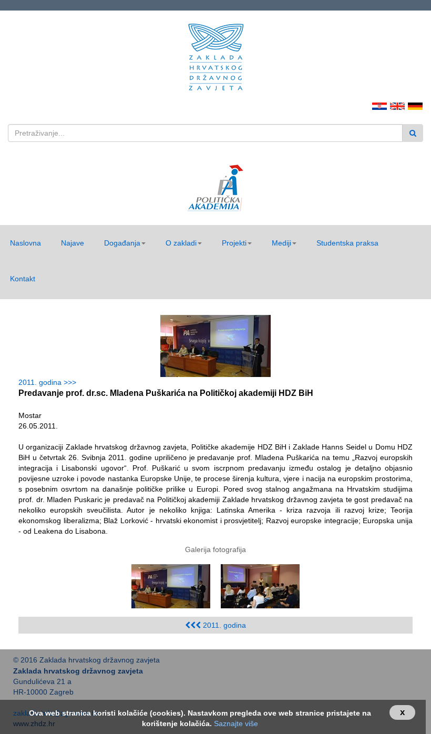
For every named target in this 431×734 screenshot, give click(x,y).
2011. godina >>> (49, 382)
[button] (125, 243)
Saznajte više (236, 723)
